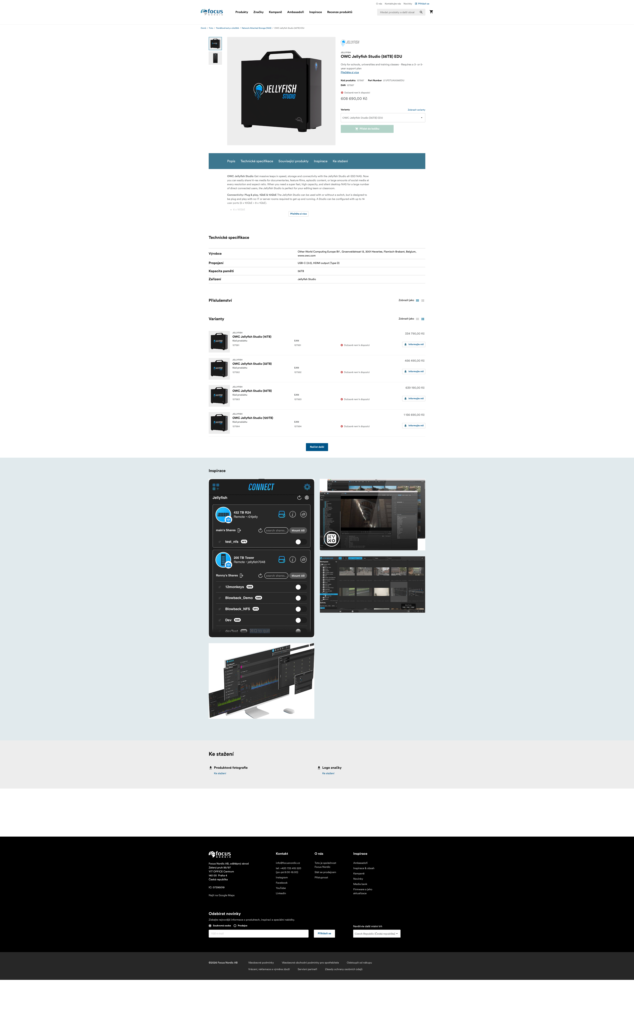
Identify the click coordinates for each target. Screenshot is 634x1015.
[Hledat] (421, 12)
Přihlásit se (423, 3)
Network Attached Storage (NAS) (256, 28)
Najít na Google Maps (222, 895)
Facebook (282, 882)
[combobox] (401, 12)
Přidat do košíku (369, 129)
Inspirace (315, 12)
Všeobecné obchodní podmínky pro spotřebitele (310, 962)
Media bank (360, 884)
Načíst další (317, 447)
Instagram (282, 877)
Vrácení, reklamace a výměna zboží (269, 969)
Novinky (408, 3)
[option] (215, 43)
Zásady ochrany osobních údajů (343, 969)
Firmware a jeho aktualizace (362, 891)
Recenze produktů (339, 12)
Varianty (345, 110)
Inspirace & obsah (363, 868)
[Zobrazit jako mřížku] (417, 300)
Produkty (241, 12)
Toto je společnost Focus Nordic (325, 865)
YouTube (281, 888)
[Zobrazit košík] (431, 12)
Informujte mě (416, 344)
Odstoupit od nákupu (359, 962)
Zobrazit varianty (416, 109)
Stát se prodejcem (325, 872)
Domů (203, 28)
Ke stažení (220, 773)
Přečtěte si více (350, 72)
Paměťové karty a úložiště (227, 28)
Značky (258, 12)
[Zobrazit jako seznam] (422, 300)
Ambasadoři (295, 12)
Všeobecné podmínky (261, 962)
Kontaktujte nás (393, 3)
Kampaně (275, 12)
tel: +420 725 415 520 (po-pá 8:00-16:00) (288, 870)
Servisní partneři (307, 969)
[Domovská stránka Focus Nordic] (212, 12)
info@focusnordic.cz (288, 863)
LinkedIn (281, 893)
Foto (211, 28)
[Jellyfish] (350, 43)
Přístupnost (321, 877)
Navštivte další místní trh (367, 926)
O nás (379, 3)
